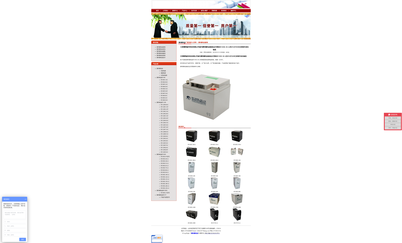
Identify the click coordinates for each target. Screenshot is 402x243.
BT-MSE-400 (237, 176)
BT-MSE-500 (191, 191)
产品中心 (184, 10)
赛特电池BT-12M (161, 102)
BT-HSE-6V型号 (165, 156)
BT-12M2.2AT (164, 109)
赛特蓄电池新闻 (161, 47)
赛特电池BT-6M (161, 77)
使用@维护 (204, 10)
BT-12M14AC (164, 141)
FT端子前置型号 (165, 197)
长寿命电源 (164, 75)
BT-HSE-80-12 (164, 170)
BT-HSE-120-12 (165, 177)
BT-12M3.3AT (164, 116)
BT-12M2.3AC (164, 111)
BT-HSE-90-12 (164, 172)
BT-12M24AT (164, 150)
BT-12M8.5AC (164, 134)
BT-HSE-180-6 (191, 160)
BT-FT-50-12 (214, 223)
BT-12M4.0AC (164, 120)
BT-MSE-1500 (214, 207)
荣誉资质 (214, 10)
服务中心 (233, 10)
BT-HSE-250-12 (165, 188)
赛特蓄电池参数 (161, 51)
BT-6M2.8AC (164, 82)
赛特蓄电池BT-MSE (162, 190)
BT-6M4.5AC (164, 89)
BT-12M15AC (164, 143)
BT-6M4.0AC (164, 86)
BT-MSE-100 (237, 160)
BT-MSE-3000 (191, 223)
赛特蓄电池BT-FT (161, 195)
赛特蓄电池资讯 (161, 49)
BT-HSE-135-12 (165, 179)
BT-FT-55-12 (237, 223)
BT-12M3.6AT (164, 118)
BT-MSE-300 (214, 176)
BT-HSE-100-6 (191, 144)
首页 (157, 10)
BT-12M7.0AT (164, 127)
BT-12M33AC (164, 152)
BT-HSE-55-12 (164, 163)
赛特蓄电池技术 (161, 57)
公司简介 (165, 10)
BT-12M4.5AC (164, 122)
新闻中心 (175, 10)
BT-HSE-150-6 (237, 144)
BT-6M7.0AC (164, 93)
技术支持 (194, 10)
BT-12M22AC (164, 147)
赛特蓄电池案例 (161, 53)
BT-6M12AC (164, 98)
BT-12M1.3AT (164, 107)
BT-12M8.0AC (164, 132)
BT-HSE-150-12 (165, 181)
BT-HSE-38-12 (164, 161)
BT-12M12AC (164, 138)
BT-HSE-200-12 (165, 186)
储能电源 (163, 73)
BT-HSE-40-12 (164, 159)
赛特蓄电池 (160, 68)
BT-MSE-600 (214, 191)
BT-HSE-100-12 (165, 174)
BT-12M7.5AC (164, 129)
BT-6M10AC (164, 95)
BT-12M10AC (164, 136)
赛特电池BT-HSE (161, 154)
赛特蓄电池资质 (161, 55)
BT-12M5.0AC (164, 125)
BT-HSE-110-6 (214, 144)
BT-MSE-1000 (191, 207)
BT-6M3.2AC (164, 84)
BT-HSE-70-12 (164, 168)
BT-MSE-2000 (237, 207)
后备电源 (163, 71)
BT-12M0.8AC (164, 104)
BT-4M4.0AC (164, 100)
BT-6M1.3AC (164, 80)
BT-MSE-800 (237, 191)
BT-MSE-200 (191, 176)
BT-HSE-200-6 (214, 160)
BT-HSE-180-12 (165, 183)
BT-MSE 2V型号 (165, 193)
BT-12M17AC (164, 145)
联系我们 (224, 10)
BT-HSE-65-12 (164, 165)
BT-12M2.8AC (164, 113)
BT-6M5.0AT (164, 91)
